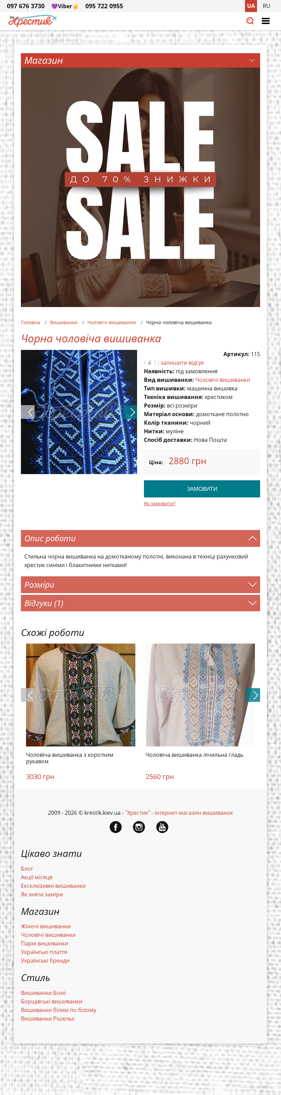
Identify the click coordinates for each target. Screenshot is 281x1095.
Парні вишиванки (44, 943)
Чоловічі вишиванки (111, 322)
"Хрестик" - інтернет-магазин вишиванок (179, 812)
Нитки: (154, 431)
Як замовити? (159, 503)
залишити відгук (182, 362)
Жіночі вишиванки (46, 926)
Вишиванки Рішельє (48, 1018)
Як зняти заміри (42, 894)
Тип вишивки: (165, 388)
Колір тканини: (166, 422)
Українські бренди (45, 960)
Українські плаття (44, 952)
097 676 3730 (26, 6)
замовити (202, 489)
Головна (30, 322)
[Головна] (32, 25)
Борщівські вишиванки (51, 1001)
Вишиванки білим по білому (58, 1010)
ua (251, 6)
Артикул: (236, 354)
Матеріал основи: (169, 414)
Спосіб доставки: (168, 440)
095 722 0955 (104, 6)
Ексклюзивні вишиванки (53, 886)
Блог (27, 868)
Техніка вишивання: (173, 397)
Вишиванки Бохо (43, 993)
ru (266, 6)
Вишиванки (63, 322)
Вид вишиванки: (169, 380)
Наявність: (159, 371)
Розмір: (155, 405)
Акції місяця (36, 877)
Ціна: (156, 462)
